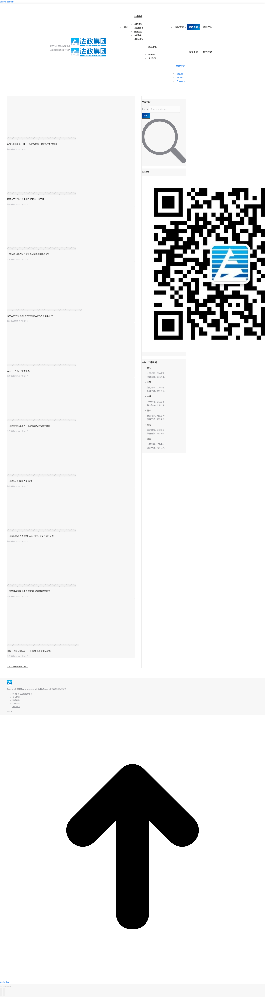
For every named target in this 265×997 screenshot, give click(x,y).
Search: (145, 109)
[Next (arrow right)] (4, 992)
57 (17, 666)
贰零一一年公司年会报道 (18, 371)
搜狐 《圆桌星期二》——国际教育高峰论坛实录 (29, 651)
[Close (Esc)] (1, 986)
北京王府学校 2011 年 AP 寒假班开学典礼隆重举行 (30, 316)
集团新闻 (10, 149)
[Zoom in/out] (9, 986)
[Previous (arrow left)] (1, 992)
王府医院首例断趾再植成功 (19, 481)
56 (15, 666)
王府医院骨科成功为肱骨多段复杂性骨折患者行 (28, 254)
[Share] (4, 986)
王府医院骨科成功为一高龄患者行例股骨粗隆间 (28, 426)
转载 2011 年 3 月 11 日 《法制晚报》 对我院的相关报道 (32, 144)
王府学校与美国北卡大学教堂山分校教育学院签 (28, 591)
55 (12, 666)
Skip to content (7, 2)
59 (21, 666)
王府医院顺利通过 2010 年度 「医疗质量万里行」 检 (30, 536)
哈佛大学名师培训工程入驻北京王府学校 (25, 199)
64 (25, 666)
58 (19, 666)
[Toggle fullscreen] (7, 986)
